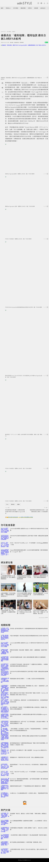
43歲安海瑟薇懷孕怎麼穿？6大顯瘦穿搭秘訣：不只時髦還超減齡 (24, 577)
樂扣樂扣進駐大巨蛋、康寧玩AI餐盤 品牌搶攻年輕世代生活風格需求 (28, 736)
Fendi (7, 504)
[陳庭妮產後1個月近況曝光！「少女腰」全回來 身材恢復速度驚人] (5, 680)
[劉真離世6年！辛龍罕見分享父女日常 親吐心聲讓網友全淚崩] (5, 759)
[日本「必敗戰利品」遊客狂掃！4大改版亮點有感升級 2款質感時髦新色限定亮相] (5, 702)
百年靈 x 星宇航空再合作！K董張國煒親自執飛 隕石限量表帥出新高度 (29, 628)
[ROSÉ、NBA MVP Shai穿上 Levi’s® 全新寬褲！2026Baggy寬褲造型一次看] (5, 545)
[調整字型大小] (2, 96)
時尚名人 (8, 8)
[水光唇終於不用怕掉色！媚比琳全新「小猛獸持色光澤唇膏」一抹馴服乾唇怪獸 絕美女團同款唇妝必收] (5, 666)
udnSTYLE (3, 31)
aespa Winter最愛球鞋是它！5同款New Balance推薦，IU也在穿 (24, 612)
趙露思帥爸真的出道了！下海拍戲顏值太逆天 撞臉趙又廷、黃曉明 (28, 786)
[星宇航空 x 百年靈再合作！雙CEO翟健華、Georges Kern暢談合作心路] (5, 752)
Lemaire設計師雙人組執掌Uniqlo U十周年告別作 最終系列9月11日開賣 (24, 594)
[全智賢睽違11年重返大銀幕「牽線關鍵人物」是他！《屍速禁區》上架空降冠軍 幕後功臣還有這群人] (5, 688)
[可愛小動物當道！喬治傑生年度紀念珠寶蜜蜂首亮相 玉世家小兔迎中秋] (5, 637)
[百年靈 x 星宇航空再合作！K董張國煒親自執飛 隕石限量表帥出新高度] (5, 630)
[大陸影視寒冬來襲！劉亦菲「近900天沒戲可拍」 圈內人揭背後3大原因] (5, 851)
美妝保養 (23, 8)
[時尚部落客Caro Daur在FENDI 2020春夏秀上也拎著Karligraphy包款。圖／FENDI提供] (26, 342)
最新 (2, 8)
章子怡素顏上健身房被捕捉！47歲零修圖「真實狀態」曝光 (26, 842)
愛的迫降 (12, 504)
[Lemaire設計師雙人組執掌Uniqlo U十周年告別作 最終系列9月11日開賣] (5, 530)
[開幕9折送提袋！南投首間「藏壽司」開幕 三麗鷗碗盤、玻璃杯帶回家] (5, 652)
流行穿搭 (15, 8)
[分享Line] (2, 87)
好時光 (30, 8)
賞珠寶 (36, 8)
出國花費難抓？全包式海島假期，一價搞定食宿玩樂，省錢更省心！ (8, 594)
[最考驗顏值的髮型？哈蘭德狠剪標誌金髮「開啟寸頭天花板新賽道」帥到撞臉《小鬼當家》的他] (5, 745)
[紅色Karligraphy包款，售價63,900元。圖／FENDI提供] (26, 158)
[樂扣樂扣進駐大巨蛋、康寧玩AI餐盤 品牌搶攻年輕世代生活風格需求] (5, 738)
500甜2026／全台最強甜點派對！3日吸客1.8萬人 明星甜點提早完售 (29, 793)
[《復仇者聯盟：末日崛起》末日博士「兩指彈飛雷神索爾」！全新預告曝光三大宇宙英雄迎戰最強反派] (5, 730)
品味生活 (42, 8)
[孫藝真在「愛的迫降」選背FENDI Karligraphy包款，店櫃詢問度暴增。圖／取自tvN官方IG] (24, 60)
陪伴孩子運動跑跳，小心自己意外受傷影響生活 (40, 593)
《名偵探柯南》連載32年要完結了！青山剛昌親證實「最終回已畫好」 (29, 835)
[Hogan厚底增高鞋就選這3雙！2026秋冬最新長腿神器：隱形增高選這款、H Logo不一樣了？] (5, 552)
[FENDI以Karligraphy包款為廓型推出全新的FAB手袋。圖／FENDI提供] (26, 273)
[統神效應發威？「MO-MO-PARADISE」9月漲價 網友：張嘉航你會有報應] (5, 766)
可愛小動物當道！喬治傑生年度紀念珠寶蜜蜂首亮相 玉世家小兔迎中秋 (29, 635)
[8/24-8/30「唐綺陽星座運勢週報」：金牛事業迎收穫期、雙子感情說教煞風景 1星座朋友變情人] (5, 781)
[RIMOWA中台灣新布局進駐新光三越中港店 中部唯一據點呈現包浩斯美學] (5, 537)
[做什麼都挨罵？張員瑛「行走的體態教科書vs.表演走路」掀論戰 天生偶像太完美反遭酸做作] (5, 709)
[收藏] (2, 92)
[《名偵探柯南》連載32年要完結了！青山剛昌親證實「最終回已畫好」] (5, 837)
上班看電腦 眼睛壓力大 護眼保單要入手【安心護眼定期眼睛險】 (8, 577)
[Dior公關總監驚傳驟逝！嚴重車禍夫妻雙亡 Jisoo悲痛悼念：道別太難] (5, 822)
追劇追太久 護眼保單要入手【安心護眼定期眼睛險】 (40, 576)
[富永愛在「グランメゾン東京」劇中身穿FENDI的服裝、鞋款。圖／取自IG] (26, 406)
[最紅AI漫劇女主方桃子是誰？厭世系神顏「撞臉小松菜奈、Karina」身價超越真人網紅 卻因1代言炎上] (5, 695)
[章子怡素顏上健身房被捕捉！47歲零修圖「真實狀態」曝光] (5, 844)
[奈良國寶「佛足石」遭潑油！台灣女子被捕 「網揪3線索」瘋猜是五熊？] (5, 815)
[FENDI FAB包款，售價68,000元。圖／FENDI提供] (26, 223)
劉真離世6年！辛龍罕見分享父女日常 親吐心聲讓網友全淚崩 (27, 757)
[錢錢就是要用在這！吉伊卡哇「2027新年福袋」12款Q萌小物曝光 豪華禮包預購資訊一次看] (5, 723)
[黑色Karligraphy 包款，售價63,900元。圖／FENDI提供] (26, 190)
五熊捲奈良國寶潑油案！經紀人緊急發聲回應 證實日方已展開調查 (28, 657)
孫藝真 (18, 504)
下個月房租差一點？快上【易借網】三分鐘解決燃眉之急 (8, 612)
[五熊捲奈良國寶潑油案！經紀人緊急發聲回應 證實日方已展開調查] (5, 659)
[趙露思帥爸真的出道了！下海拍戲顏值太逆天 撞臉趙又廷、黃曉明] (5, 788)
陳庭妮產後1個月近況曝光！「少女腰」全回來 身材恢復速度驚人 (27, 678)
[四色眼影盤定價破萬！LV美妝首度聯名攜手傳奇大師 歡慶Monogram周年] (5, 716)
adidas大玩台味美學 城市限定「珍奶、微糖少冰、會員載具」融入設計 (40, 612)
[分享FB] (2, 83)
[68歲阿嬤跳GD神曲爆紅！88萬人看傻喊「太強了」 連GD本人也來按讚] (5, 830)
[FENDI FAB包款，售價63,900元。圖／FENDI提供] (26, 452)
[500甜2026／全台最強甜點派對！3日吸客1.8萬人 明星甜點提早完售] (5, 795)
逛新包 (13, 31)
